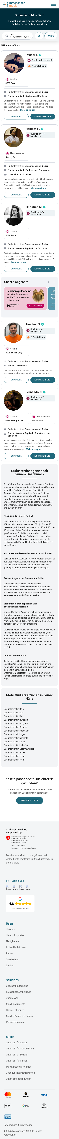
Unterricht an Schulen (17, 1054)
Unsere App (12, 998)
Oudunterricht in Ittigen (15, 734)
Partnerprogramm (15, 1022)
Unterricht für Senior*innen (20, 1048)
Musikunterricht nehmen (18, 1066)
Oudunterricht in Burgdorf (16, 720)
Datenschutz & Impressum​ (18, 1125)
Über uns (10, 929)
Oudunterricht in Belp (14, 709)
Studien (10, 965)
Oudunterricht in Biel (13, 716)
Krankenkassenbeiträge (18, 992)
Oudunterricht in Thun (14, 756)
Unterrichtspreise (15, 935)
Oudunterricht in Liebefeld (16, 745)
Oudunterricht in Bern (14, 712)
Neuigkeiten (12, 941)
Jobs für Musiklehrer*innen (20, 1072)
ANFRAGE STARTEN (29, 800)
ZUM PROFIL (16, 117)
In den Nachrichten (16, 947)
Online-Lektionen (15, 1010)
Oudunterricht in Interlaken (16, 731)
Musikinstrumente (15, 1004)
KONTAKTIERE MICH (42, 117)
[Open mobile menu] (54, 4)
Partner (10, 953)
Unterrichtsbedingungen (18, 1078)
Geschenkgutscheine (17, 985)
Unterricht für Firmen (17, 1060)
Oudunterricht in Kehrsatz (16, 738)
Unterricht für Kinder (16, 1042)
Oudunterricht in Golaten (15, 727)
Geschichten (12, 959)
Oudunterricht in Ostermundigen (19, 749)
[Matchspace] (14, 4)
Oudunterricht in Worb (14, 760)
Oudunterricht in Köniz (14, 741)
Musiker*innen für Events (19, 1016)
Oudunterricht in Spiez (14, 752)
